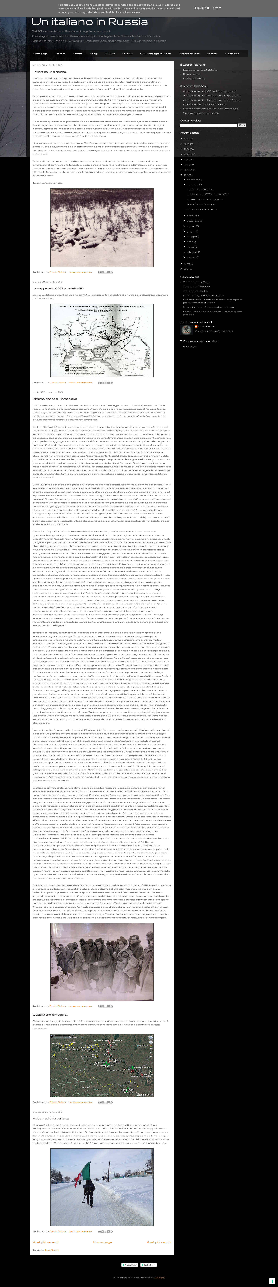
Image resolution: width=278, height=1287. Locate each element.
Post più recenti (45, 1242)
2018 (186, 263)
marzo (191, 246)
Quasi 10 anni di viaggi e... (50, 1014)
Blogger (159, 1277)
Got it (217, 8)
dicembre (193, 179)
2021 (186, 164)
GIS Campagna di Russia (155, 53)
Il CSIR (110, 53)
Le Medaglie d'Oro (194, 78)
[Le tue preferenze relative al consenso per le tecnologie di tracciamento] (272, 1281)
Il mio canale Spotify (195, 291)
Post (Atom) (51, 1250)
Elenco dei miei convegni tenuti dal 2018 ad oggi (210, 108)
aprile (190, 241)
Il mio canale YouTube (196, 282)
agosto (191, 226)
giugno (191, 231)
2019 (186, 175)
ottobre (191, 215)
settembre (193, 220)
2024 (187, 149)
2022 (187, 159)
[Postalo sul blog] (102, 272)
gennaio (192, 257)
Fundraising (232, 53)
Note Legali (190, 346)
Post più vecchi (159, 1242)
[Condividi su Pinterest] (111, 272)
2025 (187, 144)
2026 (187, 138)
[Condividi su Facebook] (108, 272)
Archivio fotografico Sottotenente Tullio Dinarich (211, 95)
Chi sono (60, 53)
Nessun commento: (81, 272)
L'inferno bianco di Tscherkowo (55, 398)
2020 (187, 170)
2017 (186, 269)
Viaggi (93, 53)
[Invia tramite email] (99, 272)
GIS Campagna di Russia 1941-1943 (203, 295)
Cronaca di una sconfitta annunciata (204, 104)
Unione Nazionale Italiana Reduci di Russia (208, 307)
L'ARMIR (127, 53)
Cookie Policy (149, 1265)
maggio (191, 236)
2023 (187, 154)
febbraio (192, 252)
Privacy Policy (131, 1265)
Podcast (212, 53)
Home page (40, 53)
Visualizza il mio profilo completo (214, 331)
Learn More (201, 8)
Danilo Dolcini (206, 326)
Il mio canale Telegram (196, 286)
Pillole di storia (191, 74)
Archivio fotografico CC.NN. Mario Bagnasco (209, 91)
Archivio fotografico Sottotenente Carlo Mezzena (212, 100)
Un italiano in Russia (89, 21)
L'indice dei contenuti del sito (200, 69)
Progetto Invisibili (189, 53)
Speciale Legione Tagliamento (201, 113)
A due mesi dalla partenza (51, 1118)
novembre (193, 184)
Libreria (77, 53)
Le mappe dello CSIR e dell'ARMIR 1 (58, 288)
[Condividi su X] (105, 272)
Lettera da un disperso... (50, 71)
